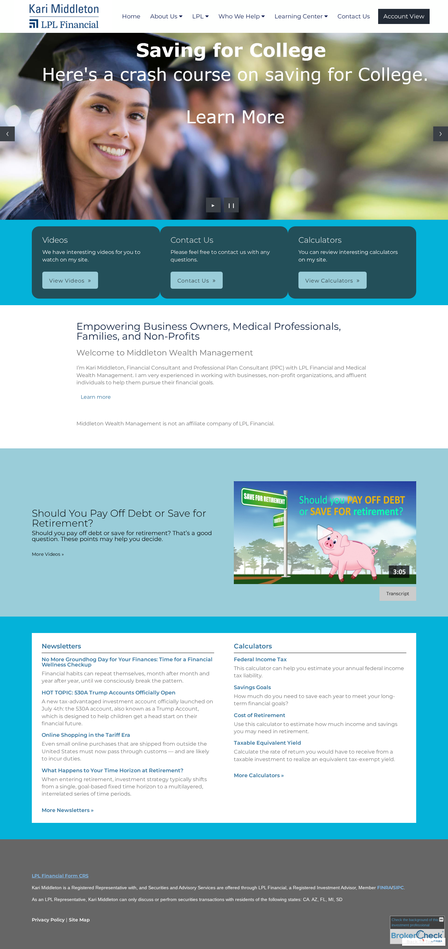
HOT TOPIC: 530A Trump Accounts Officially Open (108, 692)
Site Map (79, 920)
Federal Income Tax (260, 659)
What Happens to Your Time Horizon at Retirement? (112, 770)
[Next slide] (440, 133)
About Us (163, 16)
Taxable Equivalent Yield (267, 743)
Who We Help (239, 16)
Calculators (253, 646)
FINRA (384, 888)
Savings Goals (252, 687)
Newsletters (61, 646)
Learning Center (299, 16)
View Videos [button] (67, 281)
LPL (198, 16)
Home (131, 16)
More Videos (48, 554)
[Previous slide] (7, 133)
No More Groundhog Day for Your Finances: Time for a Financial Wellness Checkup (127, 662)
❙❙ (231, 205)
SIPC (398, 888)
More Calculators (259, 775)
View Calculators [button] (329, 281)
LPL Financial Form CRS (60, 876)
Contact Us (353, 16)
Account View (403, 16)
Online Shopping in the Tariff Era (86, 735)
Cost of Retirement (259, 715)
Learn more (96, 397)
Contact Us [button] (193, 281)
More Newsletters (68, 810)
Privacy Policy (48, 920)
